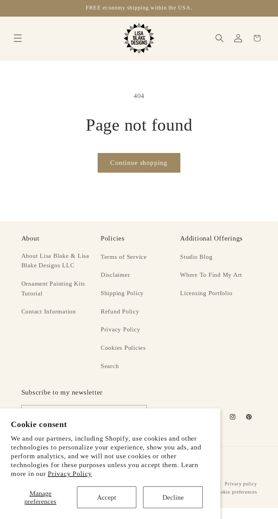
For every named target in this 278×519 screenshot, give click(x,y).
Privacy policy (241, 483)
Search (110, 366)
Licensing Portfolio (206, 293)
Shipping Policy (122, 293)
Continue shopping (138, 162)
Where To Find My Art (211, 274)
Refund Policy (120, 311)
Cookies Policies (123, 347)
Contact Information (48, 311)
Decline (173, 497)
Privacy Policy (70, 473)
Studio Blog (196, 256)
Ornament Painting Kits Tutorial (53, 288)
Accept (106, 497)
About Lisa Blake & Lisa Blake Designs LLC (55, 260)
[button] (17, 38)
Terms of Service (124, 256)
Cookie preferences (236, 492)
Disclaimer (115, 274)
